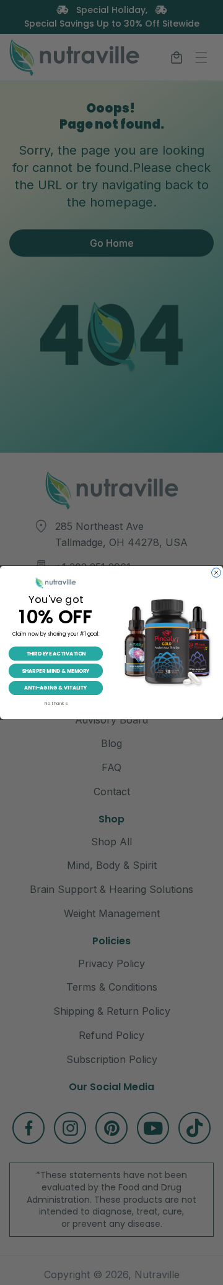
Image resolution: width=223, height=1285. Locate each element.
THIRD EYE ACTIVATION (56, 653)
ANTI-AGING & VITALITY (55, 687)
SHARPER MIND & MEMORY (56, 671)
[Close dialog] (216, 572)
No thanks (56, 703)
